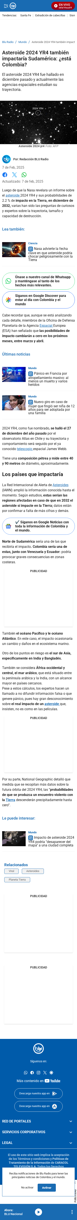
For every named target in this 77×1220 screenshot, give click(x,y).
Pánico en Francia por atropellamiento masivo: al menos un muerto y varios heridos (48, 379)
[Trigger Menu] (6, 5)
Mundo (22, 42)
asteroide (13, 195)
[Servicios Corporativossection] (71, 1132)
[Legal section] (71, 1143)
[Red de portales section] (71, 1121)
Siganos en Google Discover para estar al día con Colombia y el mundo (40, 300)
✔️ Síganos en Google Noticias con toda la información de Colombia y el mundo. (42, 526)
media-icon (38, 1212)
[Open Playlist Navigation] (72, 1212)
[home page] (38, 1048)
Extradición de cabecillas (50, 15)
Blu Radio (7, 42)
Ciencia (32, 243)
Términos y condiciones (34, 1158)
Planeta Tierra (17, 879)
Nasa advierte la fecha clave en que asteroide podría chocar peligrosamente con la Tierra (50, 254)
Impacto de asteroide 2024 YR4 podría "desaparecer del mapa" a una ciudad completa (51, 841)
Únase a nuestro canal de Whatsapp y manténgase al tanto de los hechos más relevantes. (43, 281)
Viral (11, 871)
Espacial (46, 326)
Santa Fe (25, 15)
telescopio (25, 449)
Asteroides (60, 485)
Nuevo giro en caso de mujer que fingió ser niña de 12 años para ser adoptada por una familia (51, 407)
